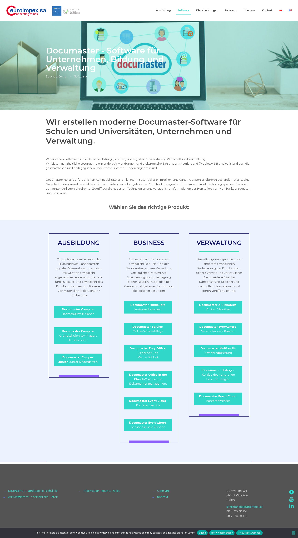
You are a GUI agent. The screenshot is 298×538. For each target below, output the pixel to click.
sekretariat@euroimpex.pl (244, 506)
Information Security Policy (101, 490)
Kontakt (162, 497)
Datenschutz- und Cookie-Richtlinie (33, 490)
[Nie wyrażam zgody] (293, 533)
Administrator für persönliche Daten (33, 497)
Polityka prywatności (249, 532)
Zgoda (202, 532)
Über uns (163, 490)
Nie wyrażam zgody (222, 532)
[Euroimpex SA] (26, 10)
